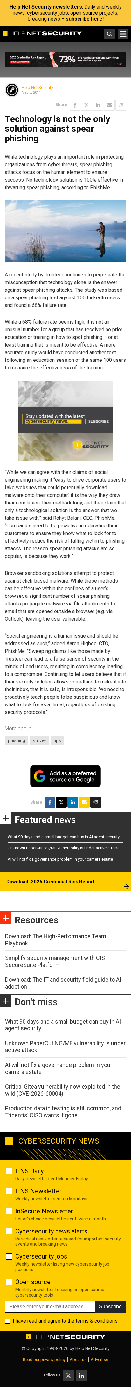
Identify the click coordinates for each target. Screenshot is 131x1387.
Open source (33, 1282)
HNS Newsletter (38, 1191)
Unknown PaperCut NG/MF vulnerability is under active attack (63, 848)
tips (57, 740)
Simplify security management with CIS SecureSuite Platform (55, 961)
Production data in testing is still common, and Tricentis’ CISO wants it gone (63, 1112)
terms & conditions (97, 1321)
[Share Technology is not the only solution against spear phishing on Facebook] (75, 105)
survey (39, 740)
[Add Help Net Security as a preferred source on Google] (120, 105)
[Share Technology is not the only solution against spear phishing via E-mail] (109, 105)
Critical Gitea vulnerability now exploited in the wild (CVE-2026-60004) (62, 1090)
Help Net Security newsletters (46, 7)
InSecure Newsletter (44, 1211)
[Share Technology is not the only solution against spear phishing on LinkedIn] (98, 105)
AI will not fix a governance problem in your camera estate (60, 859)
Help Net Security (37, 87)
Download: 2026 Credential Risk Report (50, 881)
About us (78, 1359)
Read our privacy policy (44, 1359)
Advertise (99, 1359)
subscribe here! (85, 19)
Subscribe (110, 1306)
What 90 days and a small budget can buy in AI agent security (64, 836)
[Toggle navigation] (123, 34)
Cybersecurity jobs (41, 1256)
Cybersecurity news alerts (51, 1231)
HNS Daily (29, 1171)
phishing (16, 740)
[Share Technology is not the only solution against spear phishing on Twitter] (86, 105)
